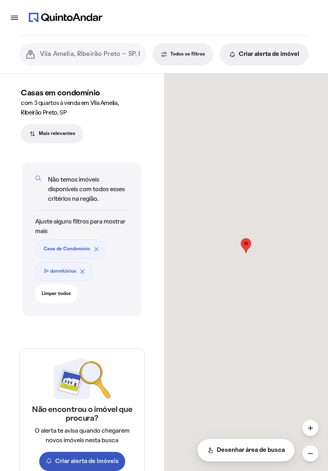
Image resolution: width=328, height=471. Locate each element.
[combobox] (90, 54)
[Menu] (14, 18)
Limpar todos (56, 294)
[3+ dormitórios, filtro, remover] (82, 271)
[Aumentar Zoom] (310, 428)
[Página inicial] (65, 17)
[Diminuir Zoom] (310, 453)
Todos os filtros (187, 54)
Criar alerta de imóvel (269, 54)
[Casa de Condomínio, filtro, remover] (96, 249)
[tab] (52, 133)
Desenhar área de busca (251, 450)
